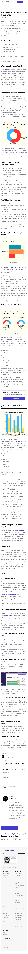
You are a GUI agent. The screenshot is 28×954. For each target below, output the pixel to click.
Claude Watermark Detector (19, 900)
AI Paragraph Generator (18, 882)
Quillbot (8, 615)
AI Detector (5, 879)
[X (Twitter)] (3, 853)
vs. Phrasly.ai (18, 917)
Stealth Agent (8, 756)
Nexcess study (14, 148)
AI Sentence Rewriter (19, 879)
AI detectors (4, 69)
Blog (4, 932)
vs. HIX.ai (17, 911)
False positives (5, 639)
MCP (4, 911)
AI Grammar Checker (8, 882)
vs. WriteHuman (18, 926)
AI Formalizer (18, 889)
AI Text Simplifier (18, 877)
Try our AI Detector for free (14, 398)
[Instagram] (8, 853)
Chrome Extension (7, 924)
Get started (20, 1)
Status (4, 943)
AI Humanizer (6, 873)
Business (5, 913)
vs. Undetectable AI (19, 908)
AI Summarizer (18, 873)
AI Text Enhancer (18, 875)
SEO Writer (17, 902)
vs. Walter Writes (18, 913)
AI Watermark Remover (18, 892)
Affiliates (5, 934)
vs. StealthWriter (18, 915)
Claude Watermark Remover (19, 896)
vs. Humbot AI (18, 919)
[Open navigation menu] (25, 2)
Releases (5, 921)
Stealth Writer (6, 875)
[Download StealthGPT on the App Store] (10, 860)
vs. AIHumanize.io (19, 921)
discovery (18, 441)
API (4, 908)
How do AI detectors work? (8, 594)
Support (5, 940)
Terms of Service (7, 947)
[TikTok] (6, 853)
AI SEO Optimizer (19, 887)
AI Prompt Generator (19, 885)
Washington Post (15, 267)
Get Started (9, 828)
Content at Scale (20, 530)
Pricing (4, 919)
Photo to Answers (7, 917)
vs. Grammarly (18, 924)
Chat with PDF (6, 915)
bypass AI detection (17, 617)
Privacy (5, 945)
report (5, 337)
